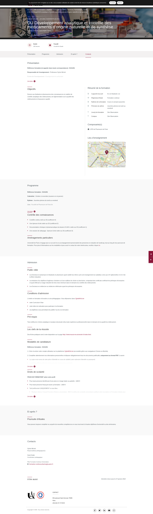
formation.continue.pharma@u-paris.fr (41, 464)
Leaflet (109, 166)
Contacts (88, 54)
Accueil (29, 9)
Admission (59, 54)
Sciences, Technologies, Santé (77, 9)
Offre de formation (39, 9)
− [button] (89, 146)
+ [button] (89, 144)
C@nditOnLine (79, 299)
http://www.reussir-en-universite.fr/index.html (77, 334)
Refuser (120, 2)
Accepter (112, 2)
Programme (45, 54)
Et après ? (74, 54)
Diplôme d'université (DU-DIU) (56, 9)
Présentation (31, 54)
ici (99, 245)
